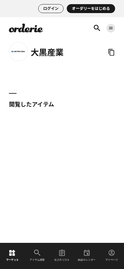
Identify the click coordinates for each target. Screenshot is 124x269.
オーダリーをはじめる (91, 8)
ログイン (51, 8)
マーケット (12, 259)
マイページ (111, 259)
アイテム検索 (37, 259)
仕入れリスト (62, 259)
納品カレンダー (87, 259)
